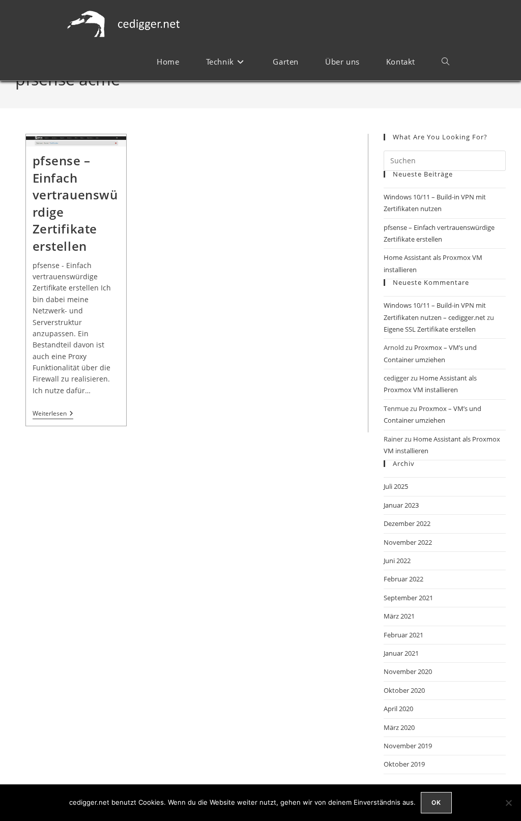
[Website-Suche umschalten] (445, 61)
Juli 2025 (396, 486)
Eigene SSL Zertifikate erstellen (430, 329)
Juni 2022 (397, 560)
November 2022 (408, 542)
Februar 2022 (403, 578)
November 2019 (408, 745)
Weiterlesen (53, 414)
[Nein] (508, 803)
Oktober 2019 (404, 764)
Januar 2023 (401, 505)
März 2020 (399, 727)
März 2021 (399, 616)
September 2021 (408, 597)
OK (436, 802)
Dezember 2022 (407, 523)
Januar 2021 (401, 653)
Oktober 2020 (404, 690)
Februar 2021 (403, 634)
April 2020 (398, 708)
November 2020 (408, 671)
